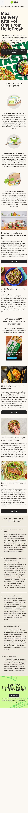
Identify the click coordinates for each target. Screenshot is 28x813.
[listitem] (14, 110)
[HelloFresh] (14, 2)
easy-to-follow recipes (18, 297)
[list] (14, 348)
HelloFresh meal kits (11, 241)
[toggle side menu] (2, 2)
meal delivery (20, 302)
